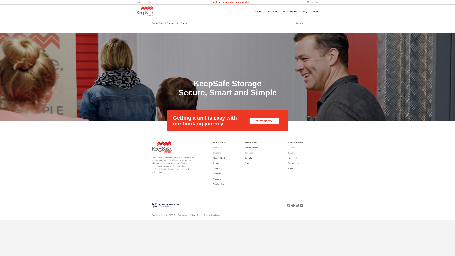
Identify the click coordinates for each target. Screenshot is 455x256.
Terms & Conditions (212, 215)
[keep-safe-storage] (145, 7)
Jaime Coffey (158, 23)
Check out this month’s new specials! (230, 2)
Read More (299, 23)
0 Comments (184, 23)
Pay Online (314, 2)
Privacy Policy (196, 215)
